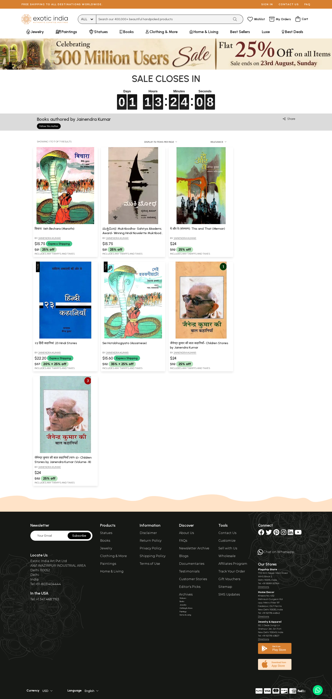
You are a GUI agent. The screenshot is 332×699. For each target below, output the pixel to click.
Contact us (289, 4)
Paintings (108, 564)
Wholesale (227, 556)
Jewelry (106, 548)
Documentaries (191, 564)
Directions (263, 586)
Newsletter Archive (194, 548)
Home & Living (112, 571)
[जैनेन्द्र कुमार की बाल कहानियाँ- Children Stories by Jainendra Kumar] (201, 337)
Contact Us (227, 533)
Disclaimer (148, 533)
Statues (106, 533)
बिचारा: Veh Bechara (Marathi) (54, 228)
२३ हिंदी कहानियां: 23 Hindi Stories (56, 343)
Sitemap (225, 587)
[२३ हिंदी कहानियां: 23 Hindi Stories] (65, 337)
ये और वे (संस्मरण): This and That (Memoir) (197, 228)
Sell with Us (227, 548)
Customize (227, 540)
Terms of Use (150, 564)
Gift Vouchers (229, 579)
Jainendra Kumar (49, 238)
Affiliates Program (232, 564)
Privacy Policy (150, 548)
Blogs (183, 556)
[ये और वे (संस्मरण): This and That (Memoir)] (201, 223)
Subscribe (79, 535)
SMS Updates (229, 594)
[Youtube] (298, 533)
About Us (186, 533)
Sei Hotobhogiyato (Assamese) (124, 343)
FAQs (183, 540)
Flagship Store (267, 569)
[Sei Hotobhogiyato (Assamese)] (133, 337)
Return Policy (150, 540)
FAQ (307, 4)
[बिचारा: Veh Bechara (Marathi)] (65, 223)
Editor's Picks (189, 587)
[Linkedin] (290, 533)
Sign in (267, 4)
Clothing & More (113, 556)
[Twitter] (269, 533)
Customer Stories (193, 579)
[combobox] (163, 19)
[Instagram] (283, 533)
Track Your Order (231, 571)
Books (105, 540)
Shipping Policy (152, 556)
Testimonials (189, 571)
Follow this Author (48, 126)
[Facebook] (261, 533)
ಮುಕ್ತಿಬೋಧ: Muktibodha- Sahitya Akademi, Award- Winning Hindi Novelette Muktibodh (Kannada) (132, 233)
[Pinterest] (276, 533)
